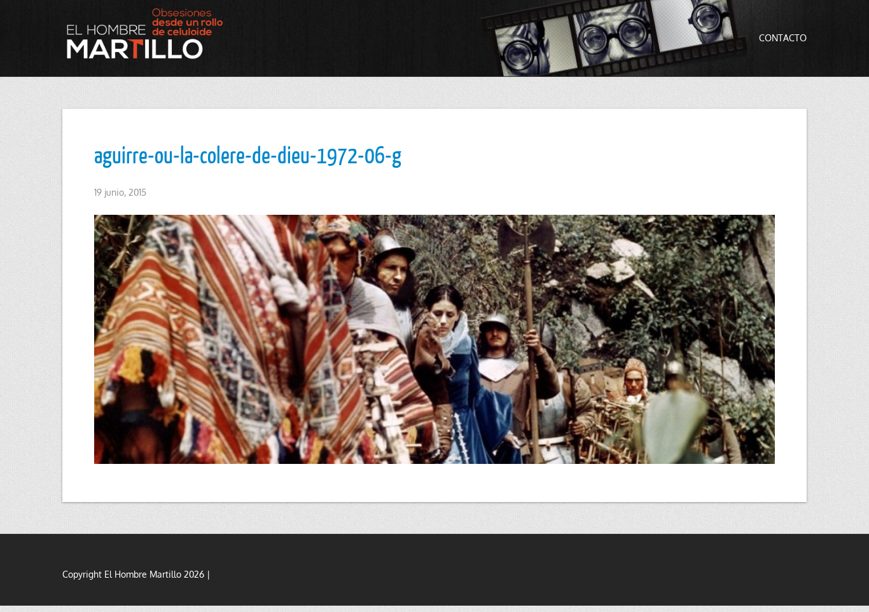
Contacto (783, 37)
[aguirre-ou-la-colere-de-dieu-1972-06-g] (434, 339)
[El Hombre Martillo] (148, 33)
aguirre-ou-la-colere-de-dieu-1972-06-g (247, 154)
